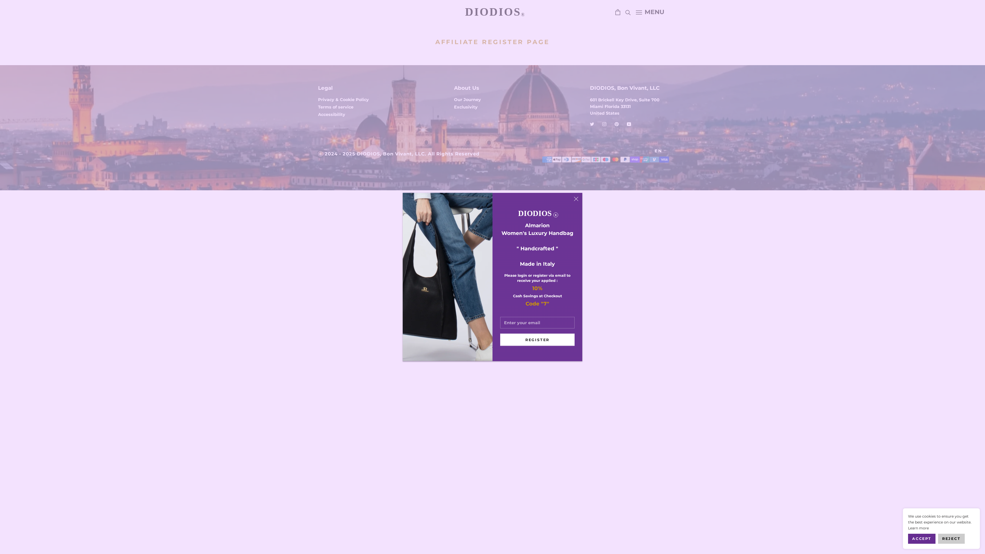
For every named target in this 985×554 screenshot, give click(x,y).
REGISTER (537, 340)
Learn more (918, 528)
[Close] (576, 199)
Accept (921, 538)
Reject (951, 538)
